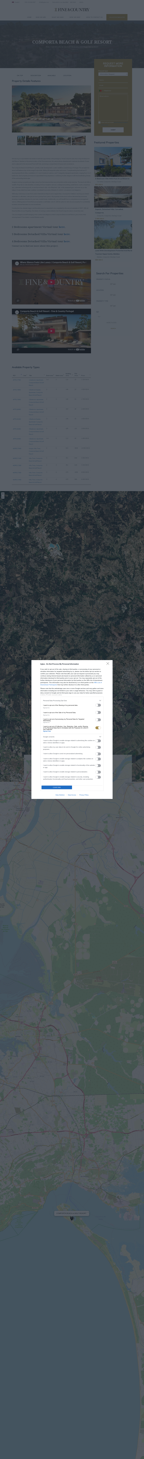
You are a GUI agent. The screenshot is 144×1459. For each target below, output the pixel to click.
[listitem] (72, 700)
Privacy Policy (84, 795)
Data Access (72, 795)
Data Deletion (60, 795)
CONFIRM (57, 787)
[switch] (98, 705)
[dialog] (72, 729)
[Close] (108, 664)
